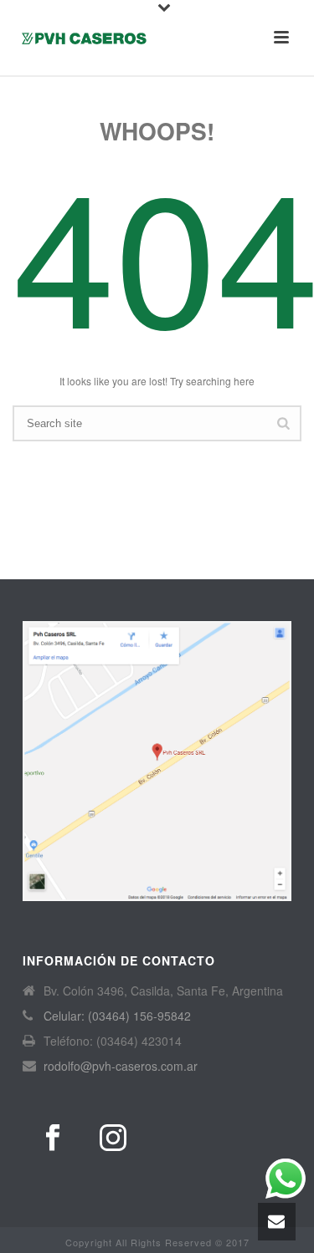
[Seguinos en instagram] (113, 1138)
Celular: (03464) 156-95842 (117, 1015)
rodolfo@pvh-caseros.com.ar (121, 1065)
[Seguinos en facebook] (52, 1138)
